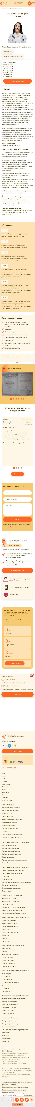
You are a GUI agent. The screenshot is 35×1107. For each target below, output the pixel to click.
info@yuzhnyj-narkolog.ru (11, 686)
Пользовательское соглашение (12, 837)
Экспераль (5, 935)
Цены (3, 795)
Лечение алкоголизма (9, 822)
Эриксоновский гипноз (10, 926)
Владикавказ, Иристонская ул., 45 (14, 683)
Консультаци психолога (10, 1021)
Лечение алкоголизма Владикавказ (14, 945)
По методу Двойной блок (10, 932)
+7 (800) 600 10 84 (18, 4)
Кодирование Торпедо (9, 923)
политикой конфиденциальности (12, 527)
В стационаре (6, 948)
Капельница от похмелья (10, 901)
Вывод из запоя (7, 813)
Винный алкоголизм (9, 966)
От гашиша (6, 976)
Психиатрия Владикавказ (10, 1018)
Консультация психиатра (10, 1024)
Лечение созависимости (10, 1004)
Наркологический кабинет (11, 807)
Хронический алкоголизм (10, 954)
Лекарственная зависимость (11, 888)
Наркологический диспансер (12, 873)
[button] (11, 399)
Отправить (17, 519)
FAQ (3, 778)
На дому (5, 951)
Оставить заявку (17, 694)
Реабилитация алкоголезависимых (13, 999)
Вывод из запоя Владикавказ (12, 895)
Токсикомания (7, 879)
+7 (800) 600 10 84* (14, 545)
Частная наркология (9, 845)
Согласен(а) (18, 1104)
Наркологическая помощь (11, 810)
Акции (4, 776)
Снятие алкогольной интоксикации (14, 913)
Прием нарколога (8, 857)
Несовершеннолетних (9, 1001)
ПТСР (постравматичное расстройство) (15, 1030)
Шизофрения (6, 1038)
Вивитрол (5, 929)
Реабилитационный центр (11, 828)
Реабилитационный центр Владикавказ (15, 996)
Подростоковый (7, 957)
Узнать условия (15, 663)
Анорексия (5, 1035)
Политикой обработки (6, 1100)
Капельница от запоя (9, 898)
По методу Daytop (8, 1013)
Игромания (5, 876)
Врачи (7, 8)
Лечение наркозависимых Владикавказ (15, 970)
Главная (3, 8)
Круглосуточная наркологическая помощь (16, 882)
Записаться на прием (17, 81)
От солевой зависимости (10, 982)
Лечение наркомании (9, 825)
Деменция (5, 1041)
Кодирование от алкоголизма (12, 819)
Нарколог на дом (7, 816)
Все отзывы (17, 474)
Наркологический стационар (12, 854)
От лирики (5, 988)
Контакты (5, 797)
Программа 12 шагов (9, 1007)
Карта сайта (5, 792)
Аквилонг (5, 938)
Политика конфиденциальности (13, 834)
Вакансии (5, 787)
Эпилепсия (5, 1032)
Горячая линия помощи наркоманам (14, 860)
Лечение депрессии (8, 1027)
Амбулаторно (6, 973)
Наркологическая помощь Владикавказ (15, 867)
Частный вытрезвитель (10, 863)
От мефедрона (7, 979)
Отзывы (4, 781)
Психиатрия (6, 831)
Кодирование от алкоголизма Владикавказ (16, 917)
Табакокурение (7, 891)
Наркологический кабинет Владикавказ (15, 842)
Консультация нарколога (10, 848)
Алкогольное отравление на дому (13, 907)
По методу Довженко (9, 920)
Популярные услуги (9, 804)
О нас (3, 773)
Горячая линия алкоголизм (11, 851)
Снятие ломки (7, 991)
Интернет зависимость (10, 885)
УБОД (4, 985)
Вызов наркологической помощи (13, 870)
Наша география (7, 800)
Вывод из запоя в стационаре (12, 910)
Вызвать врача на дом (17, 570)
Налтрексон (6, 941)
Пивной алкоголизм (9, 963)
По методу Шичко (8, 960)
